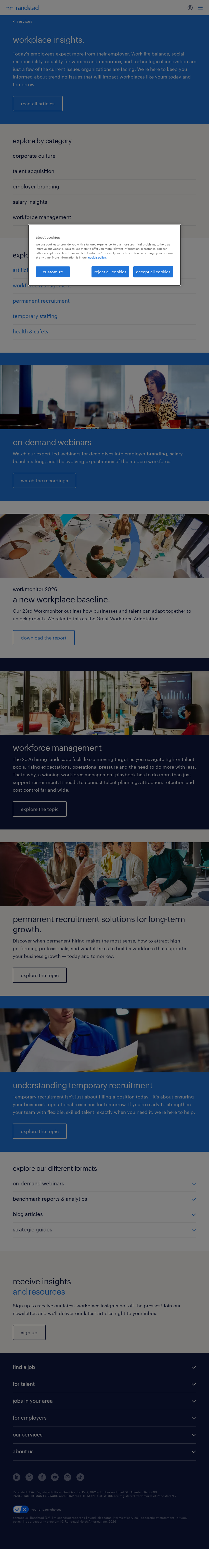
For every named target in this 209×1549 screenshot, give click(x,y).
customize (53, 271)
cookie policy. (97, 257)
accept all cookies (153, 271)
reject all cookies (110, 271)
